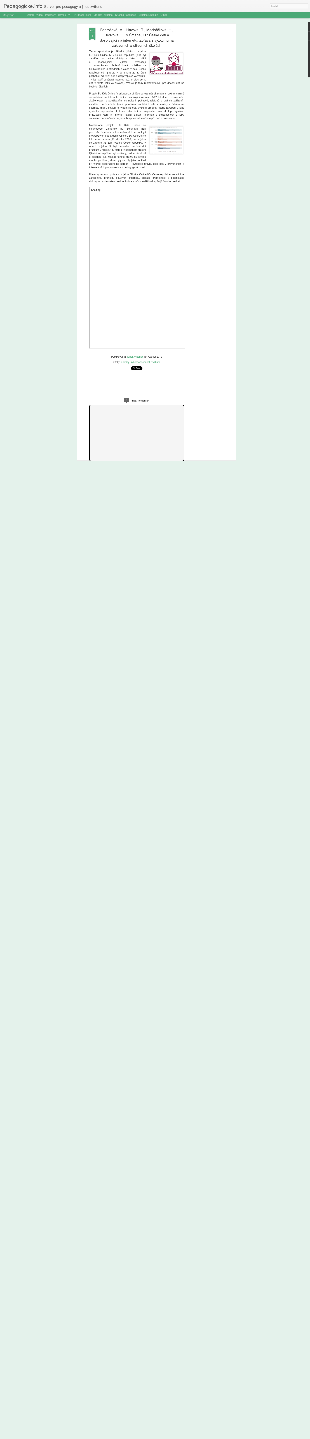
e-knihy (125, 362)
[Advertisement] (204, 84)
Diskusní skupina (103, 14)
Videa (39, 14)
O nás (164, 14)
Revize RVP (64, 14)
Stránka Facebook (125, 14)
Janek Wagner (135, 356)
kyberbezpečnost (140, 362)
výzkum (155, 362)
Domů (30, 14)
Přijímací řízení (82, 14)
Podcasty (50, 14)
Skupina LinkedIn (148, 14)
